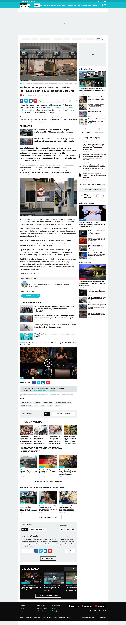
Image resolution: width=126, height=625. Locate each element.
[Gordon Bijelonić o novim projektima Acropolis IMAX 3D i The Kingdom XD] (31, 578)
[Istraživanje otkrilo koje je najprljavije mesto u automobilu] (83, 292)
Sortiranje (64, 525)
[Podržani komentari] (67, 529)
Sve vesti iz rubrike (48, 517)
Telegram (51, 390)
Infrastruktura (47, 402)
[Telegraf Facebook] (95, 1)
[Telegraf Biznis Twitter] (98, 1)
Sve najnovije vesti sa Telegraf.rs (92, 184)
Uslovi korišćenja (28, 395)
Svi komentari (48, 558)
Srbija (57, 406)
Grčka (42, 406)
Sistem (50, 406)
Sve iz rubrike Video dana (48, 595)
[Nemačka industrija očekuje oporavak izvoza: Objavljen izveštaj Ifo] (48, 461)
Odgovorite (27, 551)
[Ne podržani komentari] (73, 529)
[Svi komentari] (62, 529)
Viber (45, 390)
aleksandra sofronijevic (63, 402)
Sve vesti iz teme (48, 481)
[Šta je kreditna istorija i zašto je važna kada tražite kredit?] (26, 336)
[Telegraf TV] (105, 1)
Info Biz (22, 83)
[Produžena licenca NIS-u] (83, 114)
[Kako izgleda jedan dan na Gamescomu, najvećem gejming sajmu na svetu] (83, 248)
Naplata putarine (26, 406)
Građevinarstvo (26, 402)
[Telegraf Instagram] (102, 1)
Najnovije (86, 69)
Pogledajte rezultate (31, 295)
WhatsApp (38, 390)
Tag (36, 406)
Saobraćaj (37, 402)
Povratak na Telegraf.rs (28, 1)
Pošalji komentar (63, 414)
